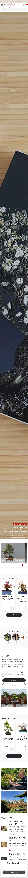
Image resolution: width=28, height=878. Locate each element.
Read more (14, 680)
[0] (26, 5)
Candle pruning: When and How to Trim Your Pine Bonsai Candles (17, 823)
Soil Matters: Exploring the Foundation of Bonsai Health (17, 839)
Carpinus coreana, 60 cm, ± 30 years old (8, 739)
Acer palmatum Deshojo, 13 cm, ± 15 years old (8, 598)
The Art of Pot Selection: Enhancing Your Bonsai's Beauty (17, 854)
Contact (14, 685)
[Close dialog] (25, 862)
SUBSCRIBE (14, 872)
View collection (13, 614)
